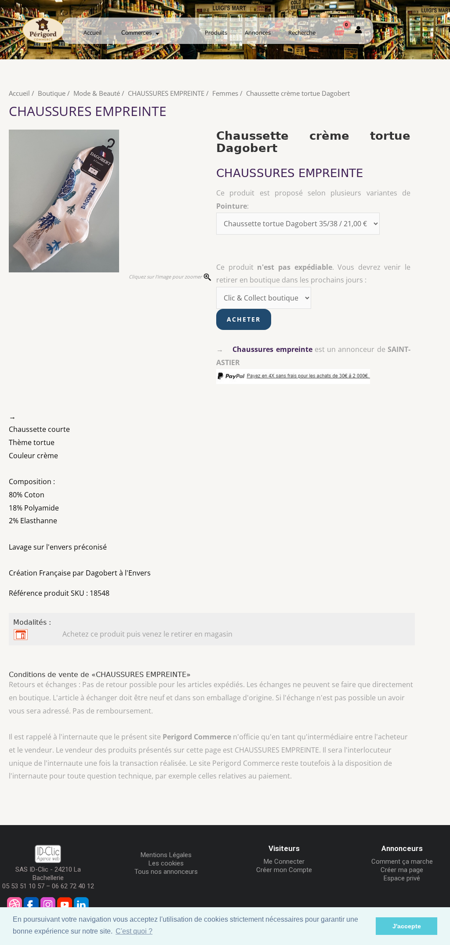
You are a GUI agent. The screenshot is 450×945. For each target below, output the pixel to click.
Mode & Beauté (96, 93)
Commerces (138, 32)
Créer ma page (402, 870)
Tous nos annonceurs (166, 872)
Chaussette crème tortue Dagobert (298, 93)
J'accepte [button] (406, 926)
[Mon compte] (358, 31)
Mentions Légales (166, 855)
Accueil (92, 32)
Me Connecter (284, 861)
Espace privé (402, 878)
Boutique (51, 93)
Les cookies (166, 863)
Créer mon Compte (284, 870)
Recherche (302, 32)
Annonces (258, 32)
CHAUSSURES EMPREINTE (166, 93)
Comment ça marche (402, 861)
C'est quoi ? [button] (134, 931)
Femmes (225, 93)
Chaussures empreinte (272, 349)
